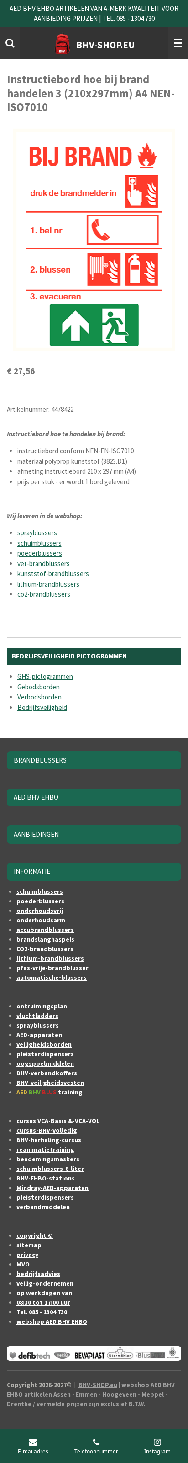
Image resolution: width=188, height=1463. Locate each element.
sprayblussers (37, 532)
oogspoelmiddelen (45, 1063)
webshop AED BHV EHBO (51, 1321)
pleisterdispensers (45, 1054)
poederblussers (39, 553)
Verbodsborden (39, 697)
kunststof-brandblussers (53, 573)
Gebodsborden (38, 687)
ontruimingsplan (41, 1006)
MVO (23, 1264)
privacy (27, 1254)
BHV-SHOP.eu (97, 1385)
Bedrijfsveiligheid (42, 707)
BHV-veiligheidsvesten (50, 1082)
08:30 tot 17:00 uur (43, 1302)
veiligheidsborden (44, 1044)
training (70, 1092)
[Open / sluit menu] (178, 43)
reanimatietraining (45, 1149)
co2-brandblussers (43, 594)
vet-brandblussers (43, 563)
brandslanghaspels (45, 939)
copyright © (34, 1235)
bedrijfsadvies (38, 1274)
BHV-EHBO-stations (45, 1178)
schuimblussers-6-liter (50, 1168)
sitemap (29, 1245)
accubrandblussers (45, 930)
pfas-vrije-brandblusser (52, 968)
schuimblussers (39, 543)
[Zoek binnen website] (10, 43)
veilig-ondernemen (44, 1283)
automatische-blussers (51, 977)
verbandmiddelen (43, 1207)
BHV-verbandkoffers (46, 1073)
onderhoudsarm (40, 920)
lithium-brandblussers (48, 584)
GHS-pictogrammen (45, 676)
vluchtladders (37, 1016)
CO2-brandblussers (44, 949)
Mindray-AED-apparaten (52, 1188)
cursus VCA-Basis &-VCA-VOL (57, 1121)
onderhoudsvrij (39, 910)
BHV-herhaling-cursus (48, 1140)
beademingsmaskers (47, 1159)
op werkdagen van (44, 1293)
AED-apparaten (39, 1035)
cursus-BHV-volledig (46, 1130)
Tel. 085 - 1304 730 (41, 1312)
